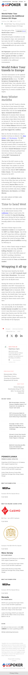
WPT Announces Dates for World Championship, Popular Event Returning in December (17, 414)
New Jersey (7, 553)
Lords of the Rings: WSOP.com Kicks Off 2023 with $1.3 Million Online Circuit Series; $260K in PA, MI (12, 614)
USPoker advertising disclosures (9, 632)
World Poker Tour (11, 331)
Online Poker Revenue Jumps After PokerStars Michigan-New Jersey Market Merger (12, 474)
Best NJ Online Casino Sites (11, 504)
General (5, 10)
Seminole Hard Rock (18, 328)
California (5, 213)
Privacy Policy (14, 673)
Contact (14, 660)
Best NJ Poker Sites (8, 483)
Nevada (5, 597)
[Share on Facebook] (7, 336)
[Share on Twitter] (12, 336)
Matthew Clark (5, 21)
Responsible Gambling (14, 659)
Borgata (8, 328)
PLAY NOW (4, 497)
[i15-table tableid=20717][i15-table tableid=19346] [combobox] (12, 198)
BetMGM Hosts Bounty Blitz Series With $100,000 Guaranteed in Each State (17, 446)
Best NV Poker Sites (8, 579)
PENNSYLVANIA (9, 456)
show (23, 31)
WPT (19, 331)
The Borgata (13, 138)
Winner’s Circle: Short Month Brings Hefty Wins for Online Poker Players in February (17, 436)
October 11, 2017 (16, 21)
